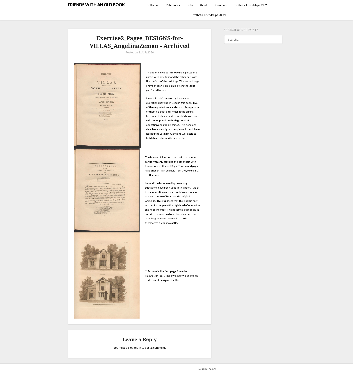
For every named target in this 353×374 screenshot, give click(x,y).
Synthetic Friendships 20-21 (209, 15)
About (203, 5)
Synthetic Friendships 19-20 (251, 5)
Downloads (220, 5)
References (173, 5)
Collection (153, 5)
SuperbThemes (207, 368)
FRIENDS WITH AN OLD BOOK (96, 4)
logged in (135, 347)
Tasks (189, 5)
